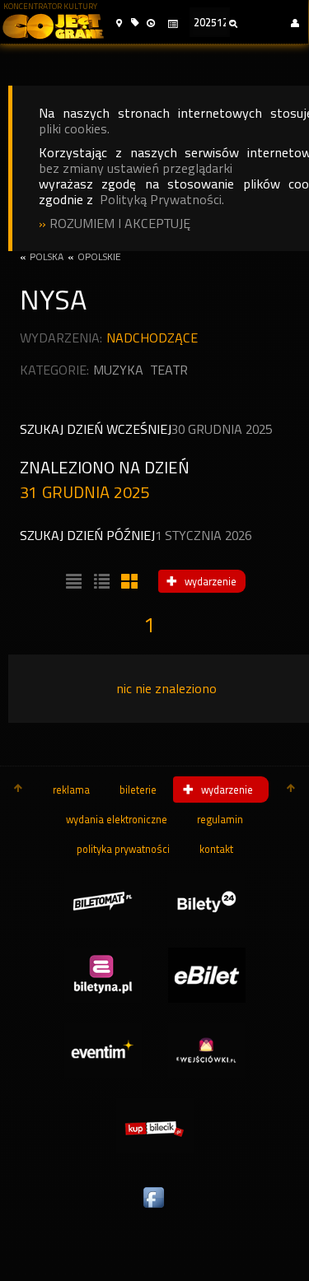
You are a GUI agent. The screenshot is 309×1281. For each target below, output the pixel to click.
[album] (128, 582)
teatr (169, 370)
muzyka (118, 370)
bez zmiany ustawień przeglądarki (135, 168)
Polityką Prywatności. (162, 199)
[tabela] (100, 582)
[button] (119, 23)
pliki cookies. (74, 129)
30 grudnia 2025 (221, 429)
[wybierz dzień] (172, 24)
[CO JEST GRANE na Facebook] (154, 1208)
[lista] (72, 582)
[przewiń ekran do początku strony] (18, 789)
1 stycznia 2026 (203, 535)
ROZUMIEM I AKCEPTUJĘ (119, 223)
